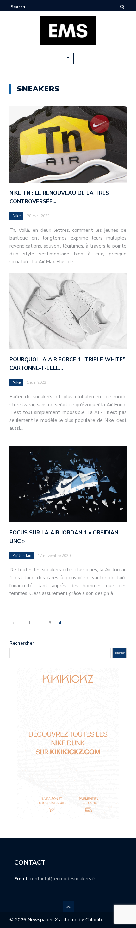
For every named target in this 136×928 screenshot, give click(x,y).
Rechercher (21, 643)
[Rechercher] (122, 7)
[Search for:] (29, 7)
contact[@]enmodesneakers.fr (62, 879)
